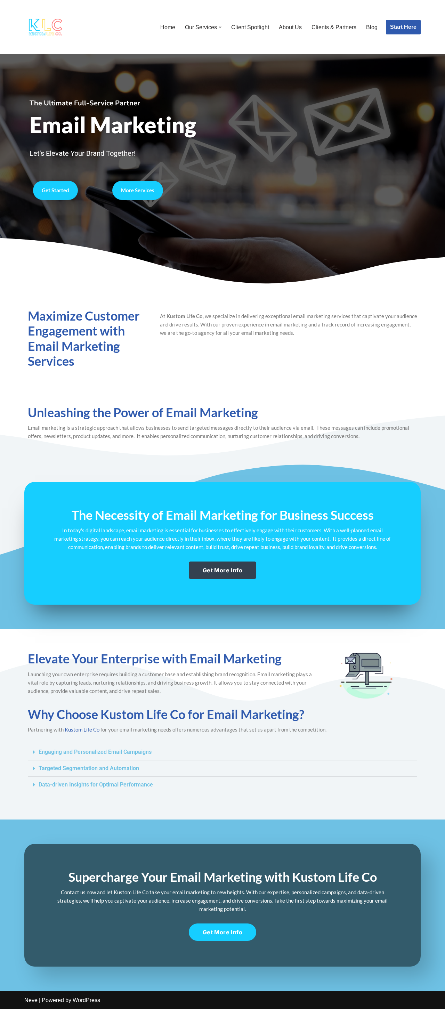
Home (167, 27)
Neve (31, 1000)
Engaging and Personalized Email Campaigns (95, 752)
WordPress (86, 1000)
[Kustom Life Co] (45, 27)
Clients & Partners (334, 27)
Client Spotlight (250, 27)
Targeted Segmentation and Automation (89, 768)
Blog (372, 27)
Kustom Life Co (82, 729)
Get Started (55, 190)
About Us (290, 27)
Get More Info (222, 570)
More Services (137, 190)
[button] (220, 27)
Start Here (403, 27)
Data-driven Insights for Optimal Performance (96, 784)
